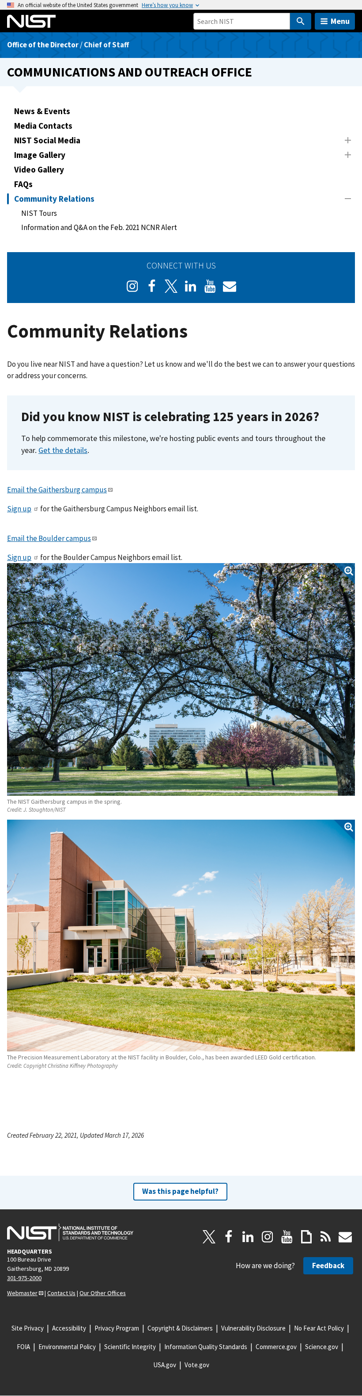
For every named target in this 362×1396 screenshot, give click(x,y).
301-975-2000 (24, 1278)
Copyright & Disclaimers (180, 1328)
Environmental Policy (67, 1346)
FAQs (23, 184)
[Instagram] (132, 286)
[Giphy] (306, 1236)
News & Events (42, 111)
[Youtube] (210, 286)
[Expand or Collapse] (348, 140)
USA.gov (164, 1365)
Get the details (62, 450)
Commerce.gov (276, 1346)
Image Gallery (39, 155)
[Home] (31, 21)
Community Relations (54, 198)
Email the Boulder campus (49, 538)
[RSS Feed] (326, 1236)
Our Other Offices (102, 1293)
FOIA (23, 1346)
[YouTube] (287, 1236)
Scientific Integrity (130, 1346)
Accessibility (69, 1328)
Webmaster (22, 1293)
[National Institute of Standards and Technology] (70, 1232)
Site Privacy (27, 1328)
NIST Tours (39, 213)
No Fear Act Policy (319, 1328)
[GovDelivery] (229, 286)
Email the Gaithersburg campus (57, 490)
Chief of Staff (106, 45)
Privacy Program (116, 1328)
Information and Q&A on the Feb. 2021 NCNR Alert (99, 227)
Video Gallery (39, 169)
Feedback (328, 1265)
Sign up (19, 509)
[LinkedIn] (190, 286)
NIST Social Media (47, 140)
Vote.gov (197, 1365)
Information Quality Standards (205, 1346)
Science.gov (321, 1346)
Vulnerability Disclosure (253, 1328)
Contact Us (61, 1293)
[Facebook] (152, 286)
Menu (340, 21)
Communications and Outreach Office (129, 72)
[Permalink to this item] (326, 417)
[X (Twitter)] (171, 286)
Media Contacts (43, 125)
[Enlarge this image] (181, 679)
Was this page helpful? (180, 1191)
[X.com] (209, 1236)
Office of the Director (43, 45)
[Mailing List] (345, 1236)
